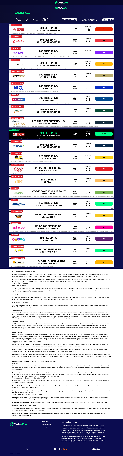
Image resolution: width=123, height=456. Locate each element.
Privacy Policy (45, 426)
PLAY (104, 29)
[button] (61, 29)
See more (112, 196)
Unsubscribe (45, 428)
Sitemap (18, 453)
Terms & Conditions (46, 424)
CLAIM (104, 134)
